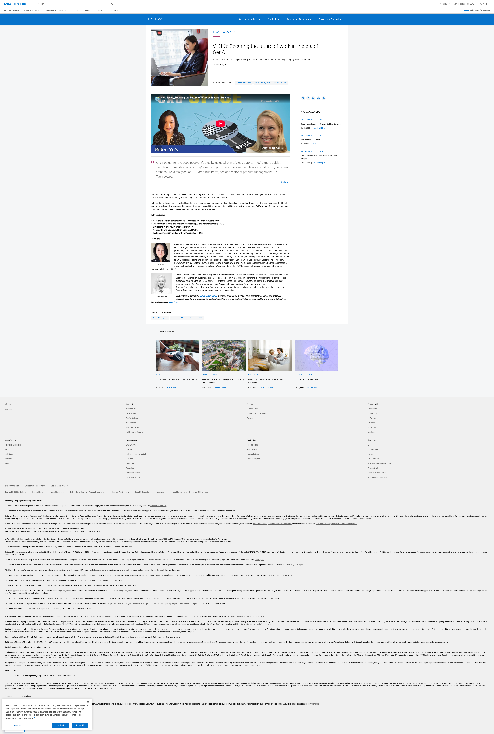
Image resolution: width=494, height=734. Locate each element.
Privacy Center (374, 468)
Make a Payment (132, 427)
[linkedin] (313, 98)
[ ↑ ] (371, 518)
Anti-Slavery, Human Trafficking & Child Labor (190, 492)
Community (372, 409)
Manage (17, 725)
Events (370, 454)
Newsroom (130, 463)
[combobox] (75, 4)
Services (8, 459)
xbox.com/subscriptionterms (104, 616)
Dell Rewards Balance (134, 432)
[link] (459, 3)
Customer (253, 375)
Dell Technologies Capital (136, 454)
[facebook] (308, 98)
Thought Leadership (224, 32)
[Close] (88, 702)
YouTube (371, 432)
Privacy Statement (56, 492)
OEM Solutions (253, 454)
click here (173, 302)
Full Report (259, 560)
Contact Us (372, 413)
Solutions (9, 454)
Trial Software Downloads (378, 477)
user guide (60, 591)
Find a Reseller (252, 449)
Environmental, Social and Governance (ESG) (270, 83)
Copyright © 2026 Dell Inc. (15, 492)
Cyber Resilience (210, 375)
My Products (131, 423)
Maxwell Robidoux (319, 128)
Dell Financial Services (59, 486)
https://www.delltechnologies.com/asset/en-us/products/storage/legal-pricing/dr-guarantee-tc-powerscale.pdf (152, 603)
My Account (131, 409)
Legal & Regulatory (142, 492)
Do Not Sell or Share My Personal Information (88, 492)
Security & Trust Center (377, 473)
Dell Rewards (373, 449)
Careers (129, 449)
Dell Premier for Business (480, 10)
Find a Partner (252, 445)
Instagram (372, 427)
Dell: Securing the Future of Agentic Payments (176, 379)
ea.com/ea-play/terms (255, 616)
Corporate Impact (133, 473)
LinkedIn (371, 423)
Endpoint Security (303, 375)
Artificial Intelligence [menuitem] (12, 10)
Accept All (80, 725)
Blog (370, 445)
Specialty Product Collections (379, 463)
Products (8, 449)
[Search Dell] (113, 4)
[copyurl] (324, 98)
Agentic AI (160, 375)
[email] (318, 98)
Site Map (8, 410)
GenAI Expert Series (208, 296)
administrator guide (119, 591)
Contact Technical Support (257, 413)
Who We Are (131, 445)
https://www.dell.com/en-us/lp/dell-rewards (254, 624)
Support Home (253, 409)
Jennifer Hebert (220, 388)
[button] (446, 3)
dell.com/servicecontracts (360, 518)
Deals (7, 463)
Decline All (61, 725)
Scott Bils (316, 144)
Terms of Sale (37, 492)
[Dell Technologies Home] (15, 3)
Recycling (130, 468)
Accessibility (161, 492)
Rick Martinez (311, 388)
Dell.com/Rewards (311, 704)
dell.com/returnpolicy (158, 506)
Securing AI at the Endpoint (307, 379)
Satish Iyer (171, 388)
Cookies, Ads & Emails (120, 492)
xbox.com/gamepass (236, 616)
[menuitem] (32, 10)
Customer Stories (133, 477)
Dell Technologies (319, 163)
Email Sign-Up (373, 459)
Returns (250, 418)
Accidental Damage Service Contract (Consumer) (272, 524)
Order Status (131, 413)
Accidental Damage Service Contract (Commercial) (336, 524)
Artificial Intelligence (244, 83)
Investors (130, 459)
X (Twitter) (372, 418)
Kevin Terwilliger (266, 388)
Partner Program (254, 459)
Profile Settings (132, 418)
